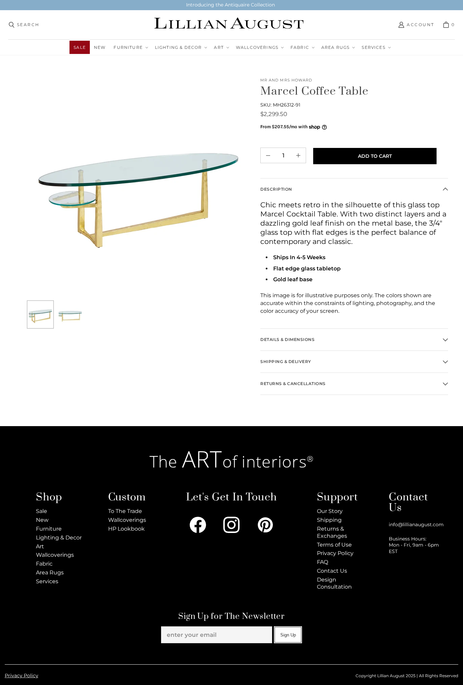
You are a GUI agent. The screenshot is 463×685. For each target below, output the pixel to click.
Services (47, 581)
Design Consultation (334, 583)
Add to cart (375, 156)
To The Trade (125, 511)
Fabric (44, 563)
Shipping (329, 520)
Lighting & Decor (59, 537)
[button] (129, 47)
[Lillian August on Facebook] (198, 525)
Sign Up (288, 635)
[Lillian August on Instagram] (231, 525)
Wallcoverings (55, 555)
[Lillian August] (230, 24)
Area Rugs (50, 572)
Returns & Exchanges (332, 532)
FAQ (322, 562)
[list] (138, 188)
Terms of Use (334, 544)
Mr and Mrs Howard (286, 80)
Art (40, 546)
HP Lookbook (126, 529)
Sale (41, 511)
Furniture (49, 529)
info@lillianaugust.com (416, 524)
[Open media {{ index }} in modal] (138, 188)
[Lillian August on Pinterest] (265, 525)
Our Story (330, 511)
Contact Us (332, 571)
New (42, 520)
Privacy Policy (335, 553)
